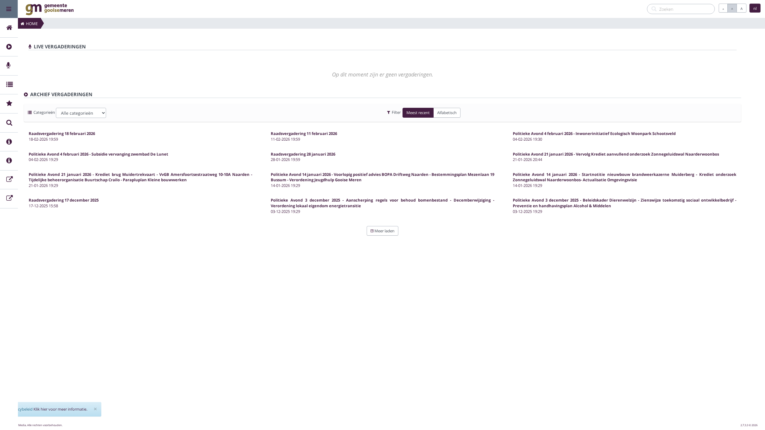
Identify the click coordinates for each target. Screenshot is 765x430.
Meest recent (418, 112)
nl (755, 8)
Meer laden (384, 231)
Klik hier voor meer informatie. (60, 409)
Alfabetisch (447, 112)
